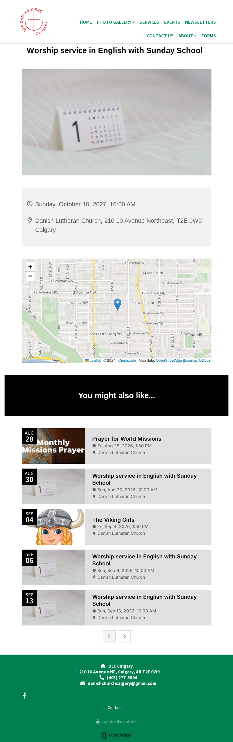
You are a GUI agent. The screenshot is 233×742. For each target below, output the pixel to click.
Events (172, 22)
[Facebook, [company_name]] (24, 695)
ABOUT (185, 35)
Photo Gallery (114, 22)
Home (86, 22)
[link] (115, 22)
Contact (115, 707)
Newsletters (200, 22)
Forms (208, 35)
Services (149, 22)
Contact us (160, 35)
